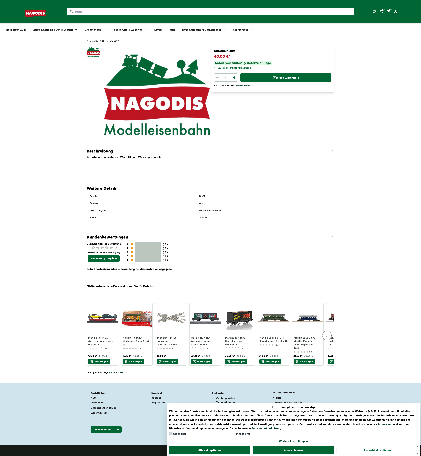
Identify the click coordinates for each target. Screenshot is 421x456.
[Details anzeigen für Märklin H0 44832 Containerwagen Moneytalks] (239, 319)
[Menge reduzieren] (217, 77)
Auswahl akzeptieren (377, 450)
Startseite (93, 41)
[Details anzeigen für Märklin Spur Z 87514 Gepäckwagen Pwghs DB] (274, 319)
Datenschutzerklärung (266, 428)
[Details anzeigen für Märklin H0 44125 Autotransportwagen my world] (103, 319)
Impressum (385, 424)
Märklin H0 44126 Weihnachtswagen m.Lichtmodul (201, 341)
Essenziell (179, 433)
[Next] (327, 335)
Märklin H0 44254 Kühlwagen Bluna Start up (136, 341)
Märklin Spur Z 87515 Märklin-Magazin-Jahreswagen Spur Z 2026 (306, 342)
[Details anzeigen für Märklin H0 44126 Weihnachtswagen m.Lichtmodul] (205, 319)
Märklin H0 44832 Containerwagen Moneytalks (235, 341)
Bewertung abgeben (104, 258)
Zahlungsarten (225, 398)
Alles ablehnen (293, 450)
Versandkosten (244, 85)
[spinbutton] (226, 77)
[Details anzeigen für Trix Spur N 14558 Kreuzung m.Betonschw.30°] (171, 319)
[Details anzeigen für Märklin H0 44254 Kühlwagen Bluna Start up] (137, 319)
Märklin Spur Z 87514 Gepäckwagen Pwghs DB (273, 339)
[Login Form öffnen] (395, 11)
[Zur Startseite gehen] (35, 11)
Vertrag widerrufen (106, 429)
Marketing (243, 433)
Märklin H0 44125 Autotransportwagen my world (100, 341)
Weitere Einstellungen (293, 441)
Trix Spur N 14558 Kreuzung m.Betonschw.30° (167, 341)
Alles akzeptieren (209, 450)
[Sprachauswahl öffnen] (374, 11)
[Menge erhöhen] (234, 77)
